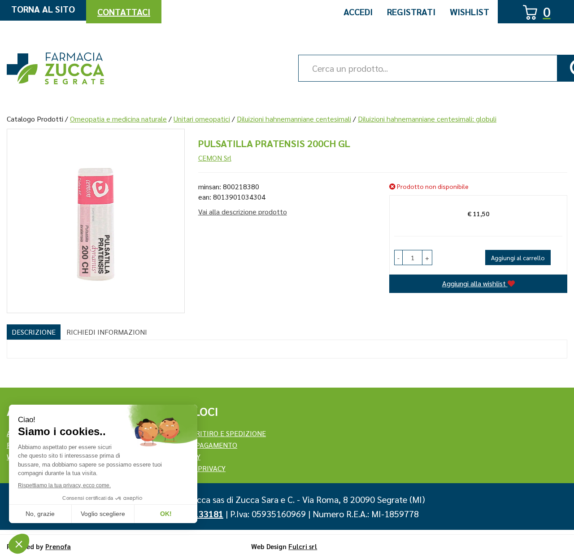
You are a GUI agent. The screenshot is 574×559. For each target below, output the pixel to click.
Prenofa (58, 546)
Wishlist (469, 11)
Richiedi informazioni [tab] (106, 331)
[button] (398, 257)
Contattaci (123, 11)
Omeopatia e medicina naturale (118, 118)
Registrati (411, 11)
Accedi (358, 11)
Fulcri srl (302, 546)
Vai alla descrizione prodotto (242, 211)
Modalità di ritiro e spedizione (208, 433)
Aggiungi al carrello (518, 257)
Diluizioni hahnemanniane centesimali (294, 118)
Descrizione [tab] (34, 331)
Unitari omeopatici (202, 118)
